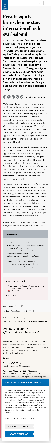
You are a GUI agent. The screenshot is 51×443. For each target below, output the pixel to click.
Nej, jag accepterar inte (19, 426)
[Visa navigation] (47, 3)
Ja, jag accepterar (19, 434)
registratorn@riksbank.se (19, 366)
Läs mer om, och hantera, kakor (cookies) (19, 418)
